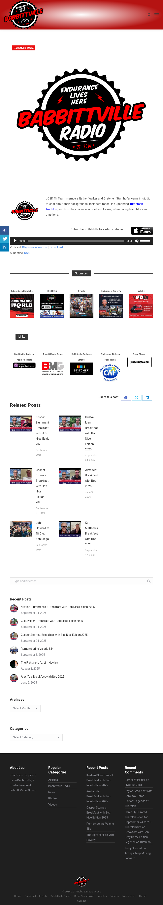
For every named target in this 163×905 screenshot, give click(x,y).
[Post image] (21, 423)
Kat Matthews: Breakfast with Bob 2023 (92, 533)
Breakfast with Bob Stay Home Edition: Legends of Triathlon (138, 837)
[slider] (145, 240)
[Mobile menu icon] (156, 14)
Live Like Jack (133, 784)
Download (56, 247)
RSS (27, 253)
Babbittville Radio (24, 48)
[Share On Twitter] (4, 239)
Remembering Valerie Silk (37, 648)
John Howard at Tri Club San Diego (42, 531)
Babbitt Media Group (23, 790)
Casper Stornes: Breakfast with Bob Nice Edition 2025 (42, 486)
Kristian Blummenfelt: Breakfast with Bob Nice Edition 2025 (44, 430)
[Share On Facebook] (4, 230)
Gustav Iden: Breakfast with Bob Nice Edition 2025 (91, 433)
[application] (81, 241)
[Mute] (137, 241)
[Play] (15, 241)
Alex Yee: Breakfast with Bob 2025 (91, 478)
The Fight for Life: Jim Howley (39, 662)
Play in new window (35, 247)
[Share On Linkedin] (4, 247)
